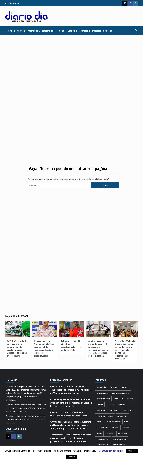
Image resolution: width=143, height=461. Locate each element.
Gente (99, 433)
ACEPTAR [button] (132, 451)
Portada (11, 30)
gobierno (110, 433)
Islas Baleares (119, 445)
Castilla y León (103, 399)
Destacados (129, 410)
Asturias (124, 387)
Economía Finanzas (105, 416)
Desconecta (114, 410)
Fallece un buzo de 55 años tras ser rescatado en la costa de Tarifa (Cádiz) (71, 345)
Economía (72, 30)
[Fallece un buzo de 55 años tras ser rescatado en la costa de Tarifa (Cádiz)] (71, 329)
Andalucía (101, 387)
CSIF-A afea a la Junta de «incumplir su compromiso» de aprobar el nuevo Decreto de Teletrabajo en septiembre (17, 348)
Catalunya (118, 399)
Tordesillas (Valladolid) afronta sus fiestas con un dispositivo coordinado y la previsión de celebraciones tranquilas (125, 350)
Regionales (47, 30)
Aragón (113, 387)
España (100, 422)
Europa (127, 422)
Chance (130, 399)
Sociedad (107, 30)
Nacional (21, 30)
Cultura (110, 404)
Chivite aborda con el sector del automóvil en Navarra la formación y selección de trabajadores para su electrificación (98, 348)
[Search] (136, 29)
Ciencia (62, 30)
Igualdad (122, 433)
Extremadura (102, 427)
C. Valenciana (102, 393)
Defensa (121, 404)
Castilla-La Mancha (120, 393)
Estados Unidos (113, 422)
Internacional (34, 30)
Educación (122, 416)
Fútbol (115, 427)
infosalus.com (103, 439)
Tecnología (84, 30)
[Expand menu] (54, 31)
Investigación (103, 445)
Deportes (96, 30)
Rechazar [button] (71, 456)
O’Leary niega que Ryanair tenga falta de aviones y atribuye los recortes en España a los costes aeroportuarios (44, 348)
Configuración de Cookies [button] (111, 451)
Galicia (126, 427)
